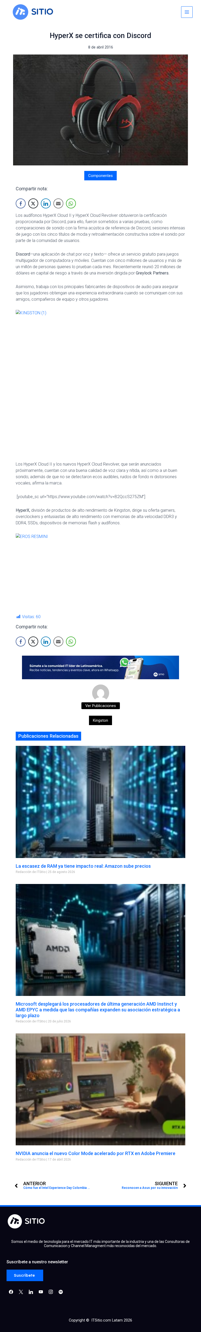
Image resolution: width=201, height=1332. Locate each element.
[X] (21, 1291)
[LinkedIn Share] (46, 203)
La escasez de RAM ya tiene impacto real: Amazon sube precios (83, 866)
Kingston (100, 720)
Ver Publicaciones (100, 705)
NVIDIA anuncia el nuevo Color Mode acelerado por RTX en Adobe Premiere (95, 1153)
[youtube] (40, 1291)
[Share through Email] (58, 203)
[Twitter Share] (33, 203)
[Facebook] (11, 1291)
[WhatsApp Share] (71, 203)
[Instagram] (30, 1291)
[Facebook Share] (21, 203)
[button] (25, 1275)
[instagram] (50, 1291)
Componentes (100, 175)
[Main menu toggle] (187, 12)
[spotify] (60, 1291)
